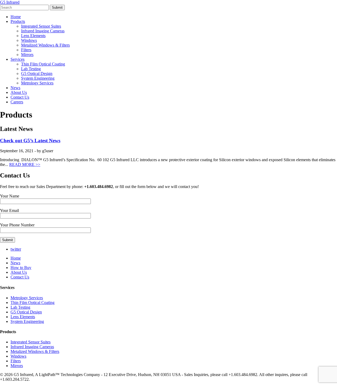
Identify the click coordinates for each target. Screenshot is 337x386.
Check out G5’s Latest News (30, 140)
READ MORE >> (24, 164)
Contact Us (20, 97)
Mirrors (27, 54)
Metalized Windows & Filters (45, 45)
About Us (19, 92)
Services (17, 59)
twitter (16, 249)
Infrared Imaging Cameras (43, 31)
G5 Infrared (9, 2)
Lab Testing (31, 69)
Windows (29, 40)
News (15, 87)
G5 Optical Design (36, 73)
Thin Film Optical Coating (43, 64)
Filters (26, 50)
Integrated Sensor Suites (41, 26)
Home (16, 16)
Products (18, 21)
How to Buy (21, 267)
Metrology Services (37, 83)
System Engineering (37, 78)
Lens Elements (33, 35)
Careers (17, 102)
